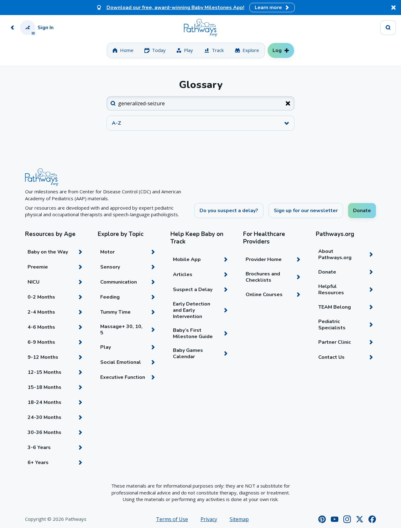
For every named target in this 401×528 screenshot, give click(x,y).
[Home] (200, 27)
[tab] (123, 50)
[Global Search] (388, 27)
